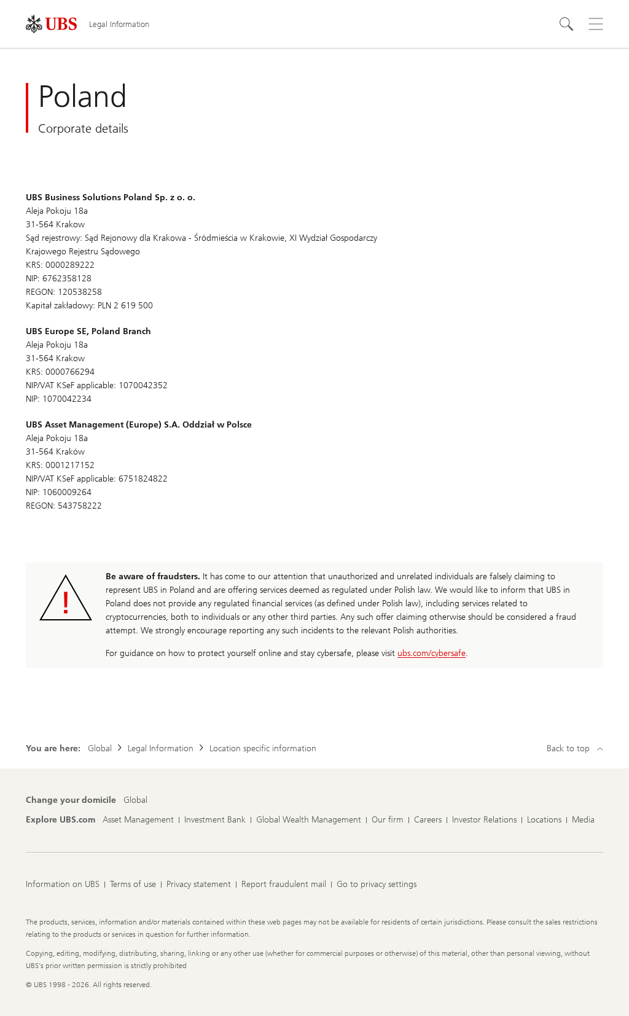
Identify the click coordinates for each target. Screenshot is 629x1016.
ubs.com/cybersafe (431, 653)
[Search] (566, 24)
